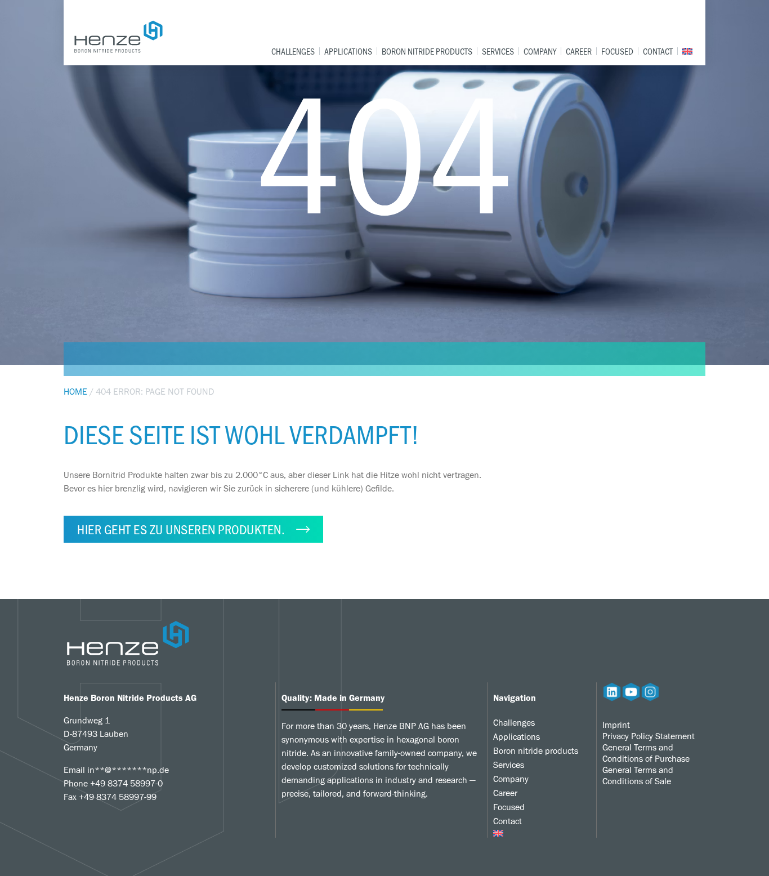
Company (540, 51)
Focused (617, 51)
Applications (348, 51)
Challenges (293, 51)
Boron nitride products (427, 51)
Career (579, 51)
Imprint (616, 724)
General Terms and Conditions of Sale (637, 775)
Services (498, 51)
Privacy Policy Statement (648, 736)
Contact (658, 51)
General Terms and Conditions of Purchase (646, 753)
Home (75, 391)
